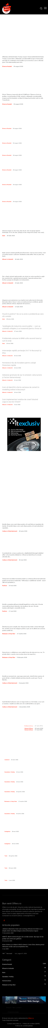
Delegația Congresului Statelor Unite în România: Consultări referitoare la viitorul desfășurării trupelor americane (22, 179)
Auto (3, 235)
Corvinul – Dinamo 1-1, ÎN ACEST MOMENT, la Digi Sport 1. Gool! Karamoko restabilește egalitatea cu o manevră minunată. (22, 164)
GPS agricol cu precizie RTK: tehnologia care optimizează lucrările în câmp (22, 839)
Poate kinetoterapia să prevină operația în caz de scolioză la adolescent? (24, 809)
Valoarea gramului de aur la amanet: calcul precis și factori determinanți (22, 376)
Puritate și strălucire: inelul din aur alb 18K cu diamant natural (23, 573)
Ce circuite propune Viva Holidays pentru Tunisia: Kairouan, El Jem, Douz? (24, 755)
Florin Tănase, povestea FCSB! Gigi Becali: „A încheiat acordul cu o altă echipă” (21, 83)
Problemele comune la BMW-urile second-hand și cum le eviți (21, 339)
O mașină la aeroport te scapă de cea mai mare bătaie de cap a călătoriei (22, 225)
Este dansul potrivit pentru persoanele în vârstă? (23, 647)
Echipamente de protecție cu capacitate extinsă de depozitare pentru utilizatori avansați (24, 768)
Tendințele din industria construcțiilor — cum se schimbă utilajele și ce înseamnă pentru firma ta (21, 327)
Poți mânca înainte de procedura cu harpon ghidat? (25, 789)
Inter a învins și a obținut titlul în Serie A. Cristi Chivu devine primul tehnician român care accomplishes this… (23, 946)
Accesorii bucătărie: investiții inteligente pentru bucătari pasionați (35, 721)
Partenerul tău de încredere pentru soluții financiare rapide (19, 363)
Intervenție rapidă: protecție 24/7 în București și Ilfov (21, 351)
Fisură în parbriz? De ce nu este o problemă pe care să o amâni (23, 315)
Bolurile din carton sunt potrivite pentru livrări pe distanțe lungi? (20, 271)
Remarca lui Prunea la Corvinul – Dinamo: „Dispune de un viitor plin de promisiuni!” (22, 151)
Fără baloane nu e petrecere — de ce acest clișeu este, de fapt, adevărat (21, 519)
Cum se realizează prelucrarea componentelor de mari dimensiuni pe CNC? (24, 851)
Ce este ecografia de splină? (16, 779)
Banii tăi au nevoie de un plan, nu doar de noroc (23, 247)
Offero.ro (31, 1018)
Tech (5, 856)
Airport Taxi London (14, 1007)
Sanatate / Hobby (9, 772)
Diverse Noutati (7, 66)
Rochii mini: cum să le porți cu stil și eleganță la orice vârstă (22, 599)
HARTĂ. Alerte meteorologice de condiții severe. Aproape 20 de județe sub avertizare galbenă (22, 938)
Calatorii (6, 759)
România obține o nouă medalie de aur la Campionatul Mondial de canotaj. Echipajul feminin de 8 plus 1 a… (22, 123)
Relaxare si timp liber (8, 633)
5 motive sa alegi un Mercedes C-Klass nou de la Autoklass (23, 295)
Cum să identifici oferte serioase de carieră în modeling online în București (20, 388)
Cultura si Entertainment (9, 531)
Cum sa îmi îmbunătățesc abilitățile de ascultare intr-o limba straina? (23, 671)
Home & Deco (29, 730)
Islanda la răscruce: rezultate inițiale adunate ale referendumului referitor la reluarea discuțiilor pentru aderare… (22, 138)
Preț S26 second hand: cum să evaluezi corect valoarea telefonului (22, 827)
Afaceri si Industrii (7, 259)
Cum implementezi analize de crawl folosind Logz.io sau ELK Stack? (20, 400)
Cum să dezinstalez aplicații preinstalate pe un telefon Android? (23, 864)
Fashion (4, 585)
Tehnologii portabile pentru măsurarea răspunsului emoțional (25, 876)
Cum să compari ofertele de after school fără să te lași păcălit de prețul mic (23, 546)
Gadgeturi (7, 831)
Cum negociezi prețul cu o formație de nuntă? (23, 696)
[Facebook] (4, 920)
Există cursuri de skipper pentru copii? (23, 623)
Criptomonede (13, 1012)
